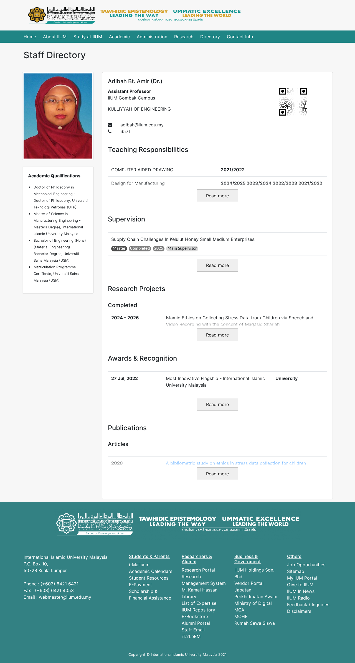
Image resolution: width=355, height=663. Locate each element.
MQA (239, 610)
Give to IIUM (300, 584)
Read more (217, 195)
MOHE (241, 616)
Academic (119, 36)
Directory (210, 36)
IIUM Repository (198, 610)
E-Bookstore (195, 616)
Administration (152, 36)
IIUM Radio (298, 598)
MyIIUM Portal (302, 578)
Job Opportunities (306, 564)
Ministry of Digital (253, 603)
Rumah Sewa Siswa (254, 623)
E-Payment (140, 584)
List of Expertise (199, 603)
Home (30, 36)
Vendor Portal (248, 583)
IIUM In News (301, 591)
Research (183, 36)
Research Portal (198, 570)
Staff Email (193, 630)
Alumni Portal (196, 623)
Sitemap (295, 571)
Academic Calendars (150, 571)
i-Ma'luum (139, 564)
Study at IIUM (87, 36)
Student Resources (148, 578)
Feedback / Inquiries (308, 604)
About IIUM (55, 36)
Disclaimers (299, 611)
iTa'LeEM (191, 636)
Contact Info (240, 36)
